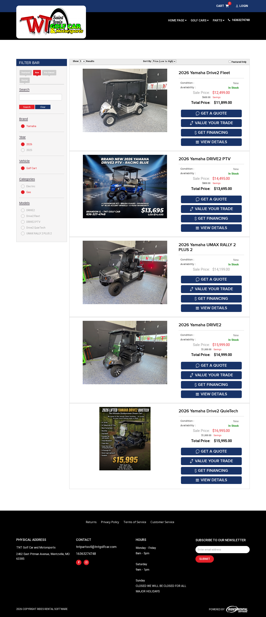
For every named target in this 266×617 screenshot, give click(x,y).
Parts (218, 20)
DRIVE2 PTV (33, 221)
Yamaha (31, 126)
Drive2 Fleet (33, 216)
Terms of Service (134, 522)
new (37, 73)
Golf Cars (199, 20)
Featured (26, 73)
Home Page (176, 20)
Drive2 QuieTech (35, 227)
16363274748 (240, 20)
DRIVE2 (30, 210)
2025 (29, 150)
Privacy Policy (110, 522)
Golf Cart (31, 168)
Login (243, 6)
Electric (30, 186)
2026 (29, 144)
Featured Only (238, 62)
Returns (91, 522)
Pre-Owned (49, 73)
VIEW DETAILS (214, 142)
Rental (25, 80)
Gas (28, 192)
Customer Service (162, 522)
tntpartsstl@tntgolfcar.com (96, 547)
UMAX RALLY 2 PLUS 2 (39, 233)
